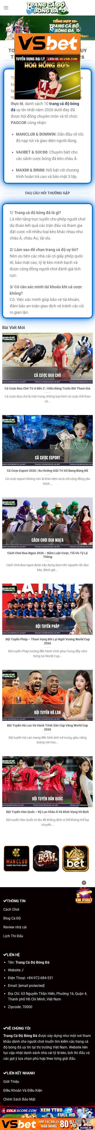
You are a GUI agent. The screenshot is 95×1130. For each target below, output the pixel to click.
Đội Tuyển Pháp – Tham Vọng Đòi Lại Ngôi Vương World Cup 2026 (48, 641)
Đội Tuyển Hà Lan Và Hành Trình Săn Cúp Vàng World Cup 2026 (47, 727)
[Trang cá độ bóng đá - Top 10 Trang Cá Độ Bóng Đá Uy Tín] (47, 8)
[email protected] (31, 986)
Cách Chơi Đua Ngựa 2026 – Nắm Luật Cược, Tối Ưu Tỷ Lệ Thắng (47, 555)
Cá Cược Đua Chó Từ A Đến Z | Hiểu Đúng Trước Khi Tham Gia (47, 388)
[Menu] (6, 7)
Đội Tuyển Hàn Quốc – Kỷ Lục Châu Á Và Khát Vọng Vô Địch (47, 812)
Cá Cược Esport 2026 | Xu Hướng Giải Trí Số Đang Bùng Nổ (47, 470)
